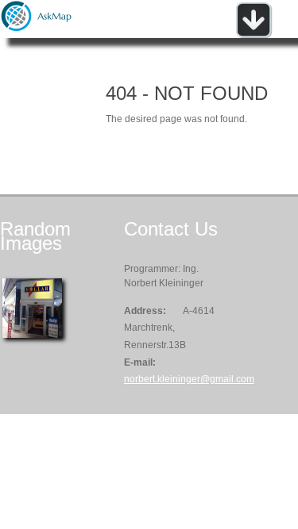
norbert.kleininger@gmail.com (189, 379)
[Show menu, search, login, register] (253, 34)
